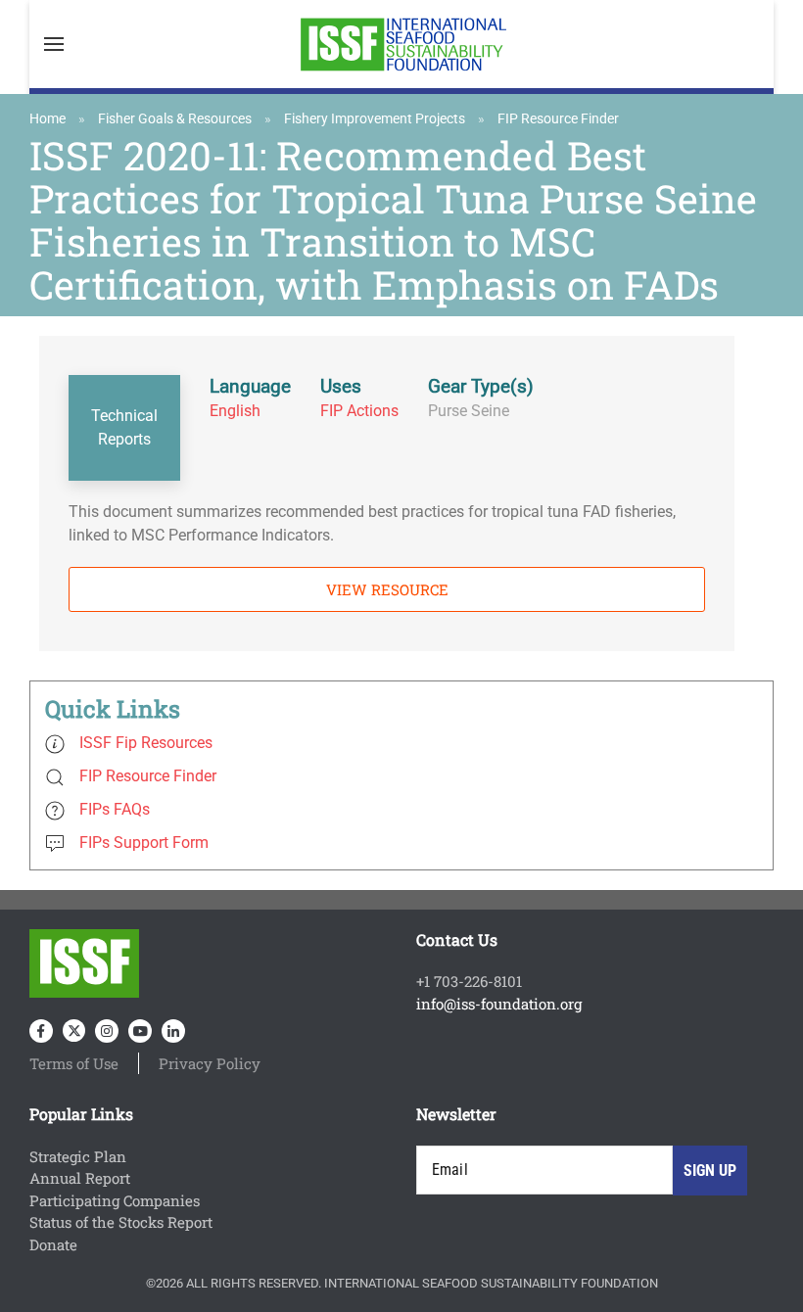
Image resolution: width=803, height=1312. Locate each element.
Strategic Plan (77, 1156)
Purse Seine (468, 410)
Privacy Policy (209, 1063)
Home (47, 118)
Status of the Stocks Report (121, 1222)
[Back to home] (401, 44)
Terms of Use (73, 1063)
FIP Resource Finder (558, 118)
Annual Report (79, 1178)
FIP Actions (359, 410)
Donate (53, 1244)
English (235, 410)
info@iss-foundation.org (499, 1003)
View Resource (387, 589)
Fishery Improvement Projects (374, 118)
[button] (54, 44)
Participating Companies (114, 1200)
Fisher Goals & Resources (175, 118)
